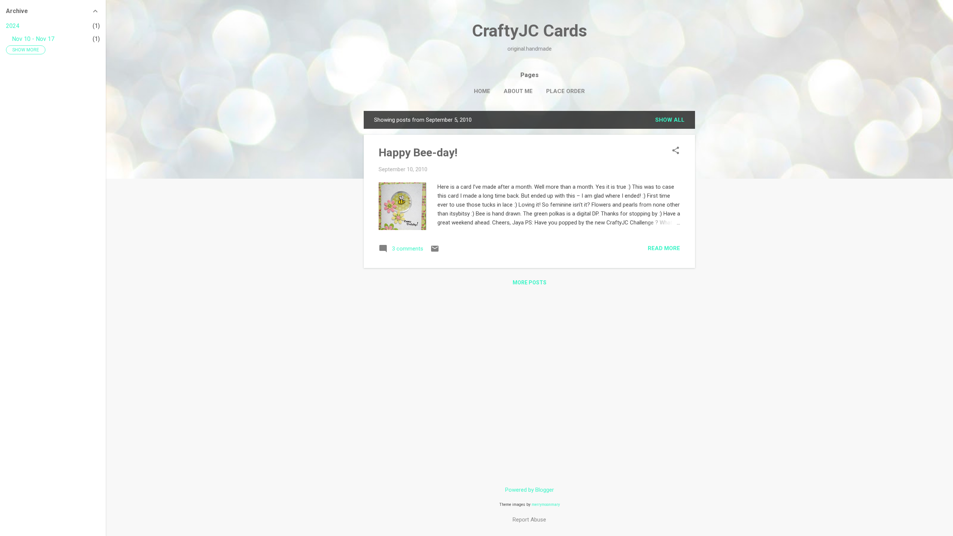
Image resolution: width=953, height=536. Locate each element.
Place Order (565, 91)
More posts (529, 282)
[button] (675, 151)
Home (482, 91)
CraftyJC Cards (529, 31)
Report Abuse (529, 519)
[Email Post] (434, 251)
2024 (12, 25)
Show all (670, 120)
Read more (664, 248)
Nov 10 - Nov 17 (33, 38)
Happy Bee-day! (418, 152)
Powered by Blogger (529, 489)
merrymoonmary (546, 504)
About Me (518, 91)
